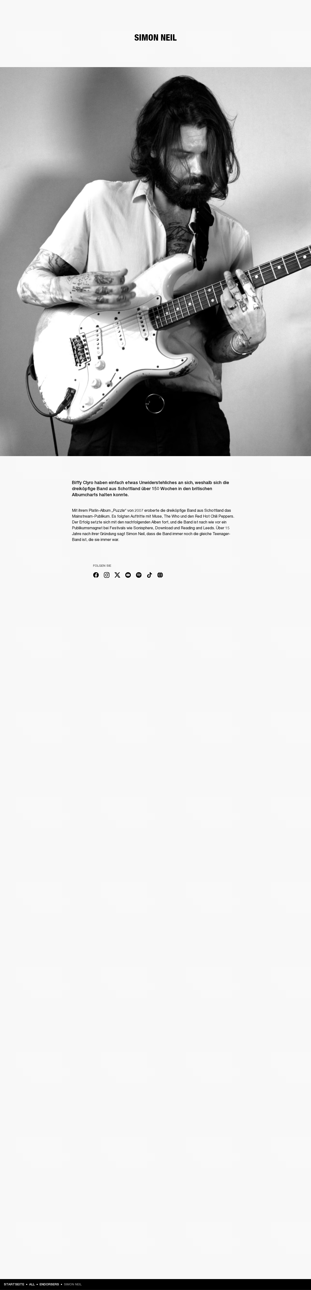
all (32, 1284)
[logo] (19, 19)
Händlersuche (266, 10)
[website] (160, 575)
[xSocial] (117, 575)
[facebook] (96, 575)
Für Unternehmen (210, 10)
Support (261, 22)
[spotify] (139, 575)
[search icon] (275, 22)
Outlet (287, 10)
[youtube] (128, 575)
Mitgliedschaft (239, 10)
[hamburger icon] (298, 22)
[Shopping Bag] (291, 22)
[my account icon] (283, 22)
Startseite (14, 1284)
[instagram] (107, 575)
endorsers (49, 1284)
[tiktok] (149, 575)
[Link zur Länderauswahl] (298, 10)
